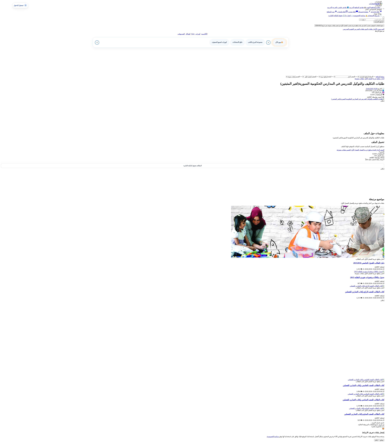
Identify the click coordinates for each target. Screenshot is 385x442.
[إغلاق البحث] (360, 20)
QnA (193, 34)
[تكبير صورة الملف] (357, 99)
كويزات (198, 34)
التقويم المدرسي (348, 29)
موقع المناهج (380, 77)
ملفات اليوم (368, 29)
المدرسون (380, 29)
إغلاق (376, 440)
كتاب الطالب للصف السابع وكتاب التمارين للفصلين (364, 414)
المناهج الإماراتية (378, 22)
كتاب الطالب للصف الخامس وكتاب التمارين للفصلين (363, 385)
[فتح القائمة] (383, 8)
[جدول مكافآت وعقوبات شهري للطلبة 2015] (369, 271)
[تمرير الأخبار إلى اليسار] (97, 42)
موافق (381, 440)
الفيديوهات (181, 34)
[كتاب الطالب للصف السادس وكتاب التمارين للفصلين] (366, 394)
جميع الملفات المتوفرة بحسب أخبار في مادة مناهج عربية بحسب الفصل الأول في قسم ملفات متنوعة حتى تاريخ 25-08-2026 (349, 25)
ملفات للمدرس (359, 29)
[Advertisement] (324, 62)
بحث (363, 19)
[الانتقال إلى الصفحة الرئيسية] (378, 4)
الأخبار (375, 29)
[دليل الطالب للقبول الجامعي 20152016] (307, 257)
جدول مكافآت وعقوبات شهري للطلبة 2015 (367, 277)
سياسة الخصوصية (273, 436)
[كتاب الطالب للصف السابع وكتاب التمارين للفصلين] (366, 408)
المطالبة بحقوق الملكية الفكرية (192, 165)
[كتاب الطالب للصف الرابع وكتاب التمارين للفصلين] (367, 286)
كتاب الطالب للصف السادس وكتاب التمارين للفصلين (363, 400)
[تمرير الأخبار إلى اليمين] (268, 42)
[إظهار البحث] (383, 18)
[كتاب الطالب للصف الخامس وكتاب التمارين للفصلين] (366, 379)
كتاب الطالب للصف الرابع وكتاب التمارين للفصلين (364, 292)
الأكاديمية (204, 34)
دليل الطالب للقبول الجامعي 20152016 (368, 263)
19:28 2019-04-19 (371, 89)
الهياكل (188, 34)
